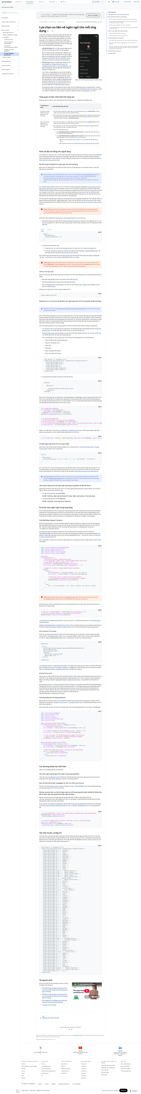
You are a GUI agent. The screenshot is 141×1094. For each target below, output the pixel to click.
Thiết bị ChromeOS (65, 1068)
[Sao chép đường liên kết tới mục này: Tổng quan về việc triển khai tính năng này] (75, 97)
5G (42, 1075)
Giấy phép (32, 1090)
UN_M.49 (53, 286)
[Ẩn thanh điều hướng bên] (17, 1091)
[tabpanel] (70, 236)
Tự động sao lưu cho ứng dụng (55, 83)
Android (23, 1064)
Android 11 (83, 1078)
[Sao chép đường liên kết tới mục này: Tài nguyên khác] (54, 980)
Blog (64, 1)
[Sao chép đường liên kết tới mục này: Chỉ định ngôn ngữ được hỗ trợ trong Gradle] (70, 444)
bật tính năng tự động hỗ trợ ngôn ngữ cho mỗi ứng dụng (71, 308)
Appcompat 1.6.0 (87, 91)
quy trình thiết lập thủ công (88, 174)
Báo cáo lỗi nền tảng (125, 1064)
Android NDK (104, 1074)
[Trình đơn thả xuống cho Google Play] (57, 2)
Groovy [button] (49, 229)
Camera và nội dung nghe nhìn (48, 1071)
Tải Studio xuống (105, 1072)
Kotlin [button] (42, 229)
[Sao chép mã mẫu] (101, 232)
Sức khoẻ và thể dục (46, 1068)
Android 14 (83, 1071)
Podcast (23, 1078)
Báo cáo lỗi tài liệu (125, 1066)
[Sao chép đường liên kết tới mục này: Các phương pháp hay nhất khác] (67, 767)
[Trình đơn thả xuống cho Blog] (67, 2)
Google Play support (125, 1068)
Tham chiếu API (104, 1070)
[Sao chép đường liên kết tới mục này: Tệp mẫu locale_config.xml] (63, 833)
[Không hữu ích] (101, 22)
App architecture (7, 7)
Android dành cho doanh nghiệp (29, 1066)
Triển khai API (86, 116)
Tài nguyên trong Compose (49, 1005)
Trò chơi (43, 1064)
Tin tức (23, 1073)
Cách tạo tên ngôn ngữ (71, 252)
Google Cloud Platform (63, 1084)
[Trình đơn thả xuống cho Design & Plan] (35, 2)
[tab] (42, 229)
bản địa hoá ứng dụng (56, 478)
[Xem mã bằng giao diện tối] (99, 232)
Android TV (64, 1073)
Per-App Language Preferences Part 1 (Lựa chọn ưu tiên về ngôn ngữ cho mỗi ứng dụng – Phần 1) (55, 989)
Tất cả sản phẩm (76, 1084)
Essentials (18, 1)
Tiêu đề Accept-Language (57, 786)
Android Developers (43, 22)
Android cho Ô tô (65, 1071)
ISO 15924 (72, 282)
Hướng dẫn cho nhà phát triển (108, 1067)
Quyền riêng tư (44, 1073)
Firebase (53, 1084)
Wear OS (63, 1066)
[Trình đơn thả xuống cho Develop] (45, 2)
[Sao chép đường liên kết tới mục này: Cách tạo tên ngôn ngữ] (54, 272)
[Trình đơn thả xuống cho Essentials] (23, 2)
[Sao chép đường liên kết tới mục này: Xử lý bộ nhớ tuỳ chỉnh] (53, 673)
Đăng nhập (136, 1)
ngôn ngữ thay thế (67, 255)
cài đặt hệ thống (66, 627)
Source (23, 1071)
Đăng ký (123, 1090)
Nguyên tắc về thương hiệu (42, 1090)
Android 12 (83, 1075)
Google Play (52, 1)
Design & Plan (29, 1)
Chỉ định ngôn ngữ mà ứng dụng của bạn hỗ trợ (86, 471)
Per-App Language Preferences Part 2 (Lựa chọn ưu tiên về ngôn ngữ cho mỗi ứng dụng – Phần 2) (55, 996)
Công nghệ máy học (46, 1066)
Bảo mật (23, 1068)
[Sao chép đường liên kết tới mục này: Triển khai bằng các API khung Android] (66, 698)
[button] (8, 22)
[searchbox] (10, 13)
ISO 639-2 (75, 279)
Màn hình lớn (64, 1064)
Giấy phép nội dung (78, 1035)
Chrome (47, 1084)
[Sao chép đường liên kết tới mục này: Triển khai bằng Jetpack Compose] (63, 520)
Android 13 (83, 1073)
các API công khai (89, 125)
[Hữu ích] (98, 22)
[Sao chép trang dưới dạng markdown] (52, 31)
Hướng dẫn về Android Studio (108, 1065)
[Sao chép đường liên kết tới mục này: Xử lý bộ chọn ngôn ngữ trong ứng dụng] (74, 508)
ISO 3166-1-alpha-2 (82, 284)
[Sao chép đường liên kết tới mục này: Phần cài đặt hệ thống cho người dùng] (72, 152)
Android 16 (83, 1066)
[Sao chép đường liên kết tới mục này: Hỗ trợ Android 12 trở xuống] (57, 631)
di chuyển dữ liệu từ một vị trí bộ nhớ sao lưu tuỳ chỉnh (86, 143)
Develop (41, 1)
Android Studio (127, 1)
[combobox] (99, 1)
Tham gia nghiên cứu (126, 1071)
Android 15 (83, 1068)
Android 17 (83, 1064)
